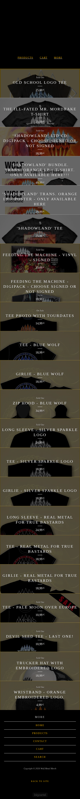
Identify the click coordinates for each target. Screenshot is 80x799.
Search (40, 757)
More (58, 57)
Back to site (40, 781)
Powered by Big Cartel (40, 795)
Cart (43, 57)
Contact (40, 741)
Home (40, 725)
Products (25, 57)
